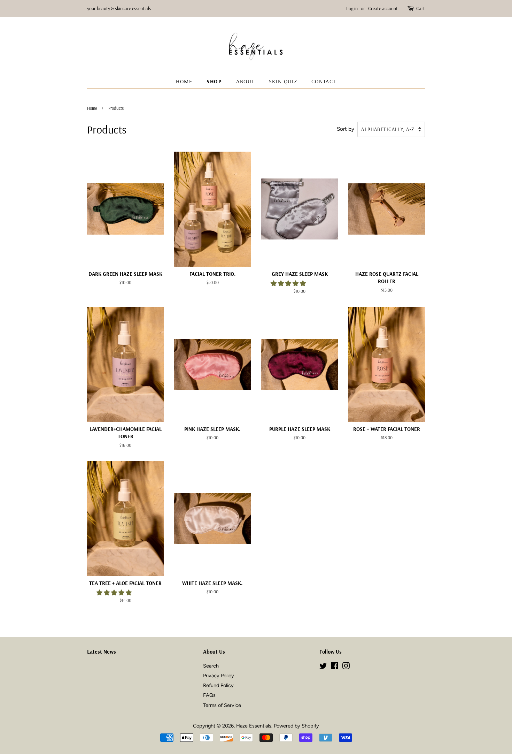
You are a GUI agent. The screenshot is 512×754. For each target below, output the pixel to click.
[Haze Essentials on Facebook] (335, 667)
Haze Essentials (253, 726)
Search (211, 666)
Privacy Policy (218, 675)
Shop (214, 81)
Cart (420, 8)
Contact (323, 81)
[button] (289, 283)
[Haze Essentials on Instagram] (346, 667)
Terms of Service (222, 705)
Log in (352, 8)
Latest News (101, 651)
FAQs (209, 695)
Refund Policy (218, 685)
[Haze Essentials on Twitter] (323, 667)
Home (184, 81)
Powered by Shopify (296, 726)
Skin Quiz (283, 81)
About (245, 81)
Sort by (345, 128)
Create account (383, 8)
